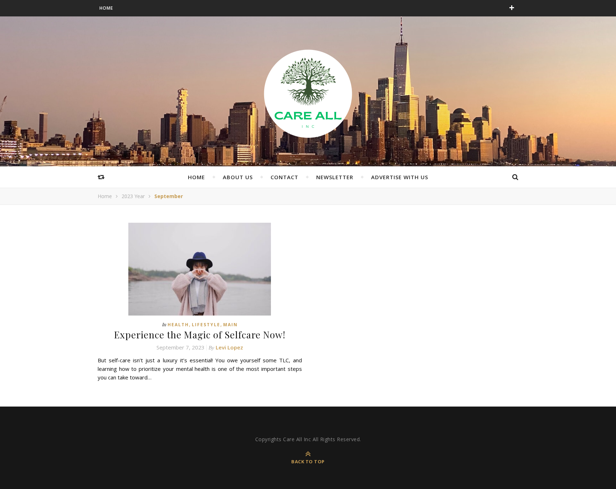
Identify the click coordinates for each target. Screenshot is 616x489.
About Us (238, 177)
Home (106, 8)
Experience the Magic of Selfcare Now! (200, 334)
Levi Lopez (229, 347)
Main (230, 325)
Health (178, 325)
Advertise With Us (399, 177)
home (196, 177)
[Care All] (308, 93)
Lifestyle (206, 325)
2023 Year (133, 196)
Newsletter (334, 177)
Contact (284, 177)
